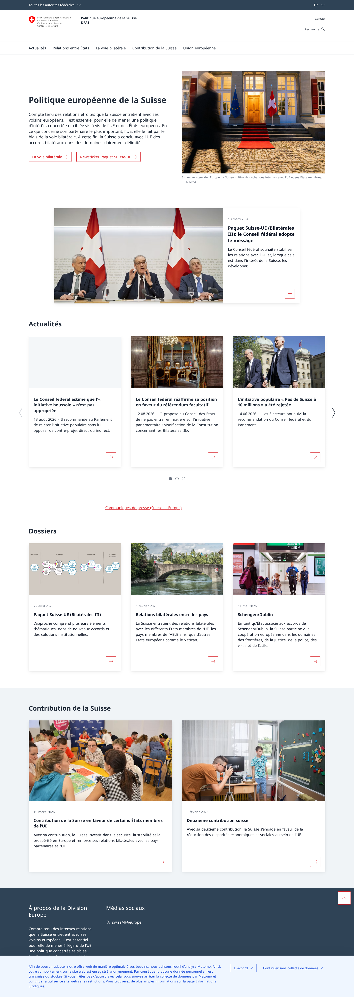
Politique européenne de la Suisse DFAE (109, 20)
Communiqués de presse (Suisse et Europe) (143, 507)
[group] (75, 401)
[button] (37, 48)
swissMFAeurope (126, 922)
